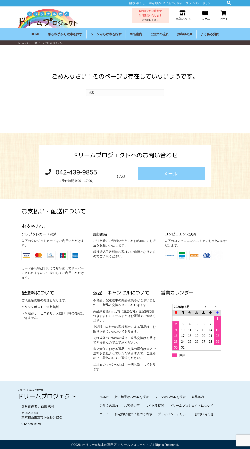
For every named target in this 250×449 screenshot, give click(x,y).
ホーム (21, 43)
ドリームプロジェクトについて (191, 405)
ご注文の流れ (159, 34)
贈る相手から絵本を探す (65, 34)
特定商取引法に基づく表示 (165, 3)
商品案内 (136, 34)
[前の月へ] (203, 307)
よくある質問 (210, 34)
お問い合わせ (137, 3)
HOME (35, 34)
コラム (104, 414)
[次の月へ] (217, 307)
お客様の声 (185, 34)
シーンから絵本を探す (106, 34)
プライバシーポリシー (199, 3)
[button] (171, 173)
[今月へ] (210, 307)
